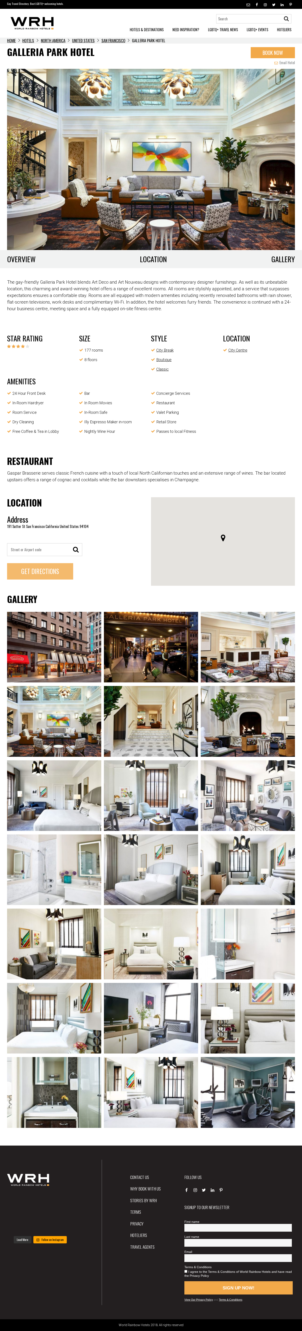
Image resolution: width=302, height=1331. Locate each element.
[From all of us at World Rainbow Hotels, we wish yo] (40, 1226)
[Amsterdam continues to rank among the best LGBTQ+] (63, 1199)
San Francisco (113, 40)
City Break (165, 350)
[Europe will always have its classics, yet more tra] (63, 1226)
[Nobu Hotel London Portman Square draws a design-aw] (63, 1212)
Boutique (164, 359)
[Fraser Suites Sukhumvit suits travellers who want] (17, 1199)
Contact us (139, 1177)
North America (53, 40)
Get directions (40, 571)
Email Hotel (287, 62)
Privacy (136, 1223)
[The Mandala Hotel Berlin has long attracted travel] (40, 1199)
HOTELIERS (284, 29)
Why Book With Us (145, 1188)
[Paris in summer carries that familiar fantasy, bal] (17, 1226)
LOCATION (153, 259)
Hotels (28, 40)
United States (83, 40)
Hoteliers (138, 1235)
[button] (223, 537)
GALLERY (283, 259)
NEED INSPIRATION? (185, 29)
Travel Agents (142, 1247)
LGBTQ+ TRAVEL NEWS (223, 29)
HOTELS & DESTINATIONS (147, 29)
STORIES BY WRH (143, 1200)
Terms (135, 1212)
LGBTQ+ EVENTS (257, 29)
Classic (162, 369)
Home (11, 40)
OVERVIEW (21, 259)
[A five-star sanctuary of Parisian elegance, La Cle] (17, 1212)
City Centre (237, 350)
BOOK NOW (273, 52)
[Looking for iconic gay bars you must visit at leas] (40, 1212)
